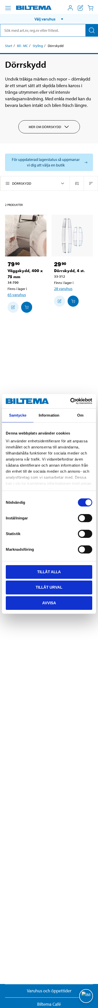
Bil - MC (22, 45)
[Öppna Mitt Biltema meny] (70, 8)
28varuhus (63, 288)
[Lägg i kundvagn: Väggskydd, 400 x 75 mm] (26, 307)
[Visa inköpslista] (80, 8)
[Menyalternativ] (8, 8)
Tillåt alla (49, 571)
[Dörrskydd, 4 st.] (72, 235)
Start (8, 45)
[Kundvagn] (90, 8)
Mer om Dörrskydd (45, 127)
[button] (49, 19)
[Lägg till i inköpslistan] (13, 307)
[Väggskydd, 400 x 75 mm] (25, 235)
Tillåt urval (49, 587)
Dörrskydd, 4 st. (69, 270)
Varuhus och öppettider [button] (49, 991)
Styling (38, 45)
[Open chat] (86, 996)
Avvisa (49, 603)
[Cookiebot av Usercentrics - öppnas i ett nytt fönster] (70, 401)
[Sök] (91, 30)
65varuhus (17, 294)
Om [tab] (80, 415)
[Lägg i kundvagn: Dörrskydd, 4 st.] (73, 301)
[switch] (85, 518)
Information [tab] (49, 415)
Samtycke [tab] (17, 415)
